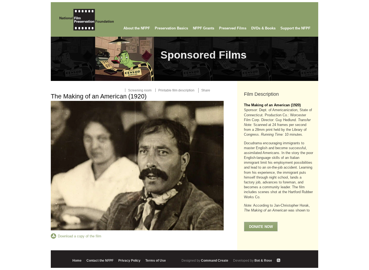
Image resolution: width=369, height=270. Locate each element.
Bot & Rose (253, 260)
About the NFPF (136, 28)
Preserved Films (232, 28)
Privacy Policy (129, 260)
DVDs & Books (263, 28)
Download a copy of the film (79, 236)
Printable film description (176, 90)
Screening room (140, 90)
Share (205, 90)
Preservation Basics (171, 28)
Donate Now (261, 227)
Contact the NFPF (99, 260)
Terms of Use (155, 260)
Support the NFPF (295, 28)
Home (77, 260)
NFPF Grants (203, 28)
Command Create (205, 260)
